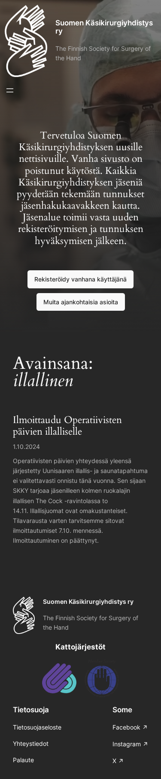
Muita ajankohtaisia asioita (80, 302)
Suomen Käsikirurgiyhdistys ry (104, 27)
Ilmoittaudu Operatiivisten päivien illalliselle (67, 426)
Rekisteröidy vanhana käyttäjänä (80, 279)
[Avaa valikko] (10, 90)
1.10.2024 (26, 446)
